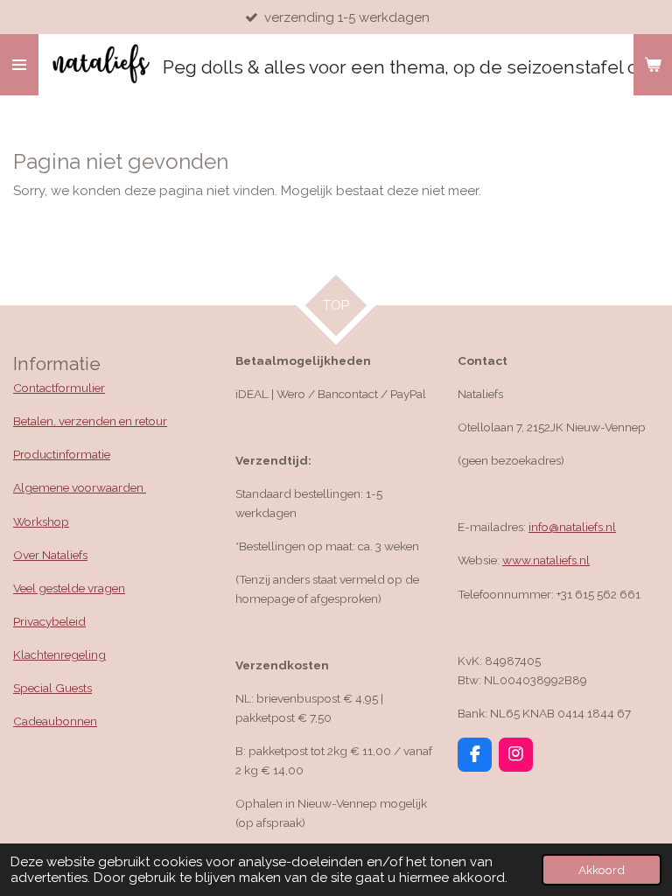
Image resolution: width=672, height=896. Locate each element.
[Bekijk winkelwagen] (653, 64)
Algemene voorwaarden (79, 487)
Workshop (41, 521)
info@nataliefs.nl (572, 527)
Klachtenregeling (59, 655)
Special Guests (52, 688)
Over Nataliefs (50, 555)
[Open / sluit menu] (19, 64)
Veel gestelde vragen (69, 588)
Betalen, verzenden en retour (90, 421)
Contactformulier (59, 388)
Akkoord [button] (601, 870)
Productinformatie (61, 454)
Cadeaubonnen (55, 721)
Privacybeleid (49, 621)
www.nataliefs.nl (546, 560)
